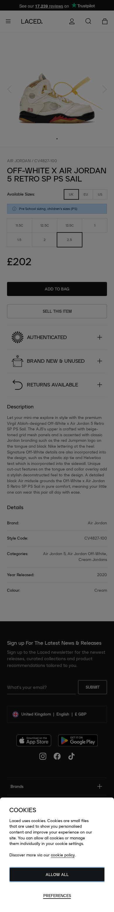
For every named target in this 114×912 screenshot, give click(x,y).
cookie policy (63, 855)
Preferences (57, 895)
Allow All (57, 874)
